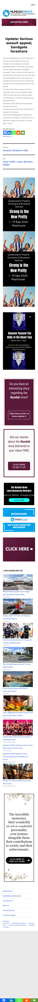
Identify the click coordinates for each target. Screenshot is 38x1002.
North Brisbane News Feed (14, 571)
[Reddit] (18, 133)
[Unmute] (26, 368)
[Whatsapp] (14, 133)
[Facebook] (5, 133)
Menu (33, 5)
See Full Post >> (7, 136)
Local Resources (8, 900)
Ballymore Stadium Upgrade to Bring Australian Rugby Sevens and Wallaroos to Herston (15, 756)
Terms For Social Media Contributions (17, 925)
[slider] (17, 368)
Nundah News (6, 921)
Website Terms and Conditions (19, 923)
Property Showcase (9, 910)
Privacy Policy (6, 923)
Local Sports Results (9, 915)
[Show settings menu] (29, 368)
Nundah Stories (7, 891)
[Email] (23, 133)
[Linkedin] (10, 133)
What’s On (6, 905)
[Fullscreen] (33, 368)
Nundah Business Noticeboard (12, 896)
